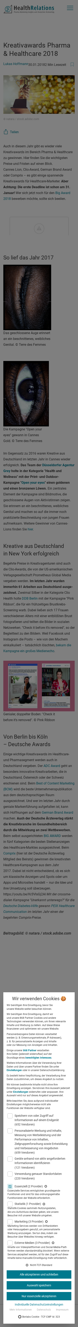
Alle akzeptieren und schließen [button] (39, 1274)
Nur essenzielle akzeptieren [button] (39, 1296)
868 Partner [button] (29, 1050)
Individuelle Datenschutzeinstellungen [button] (39, 1304)
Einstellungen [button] (14, 1070)
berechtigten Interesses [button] (38, 1057)
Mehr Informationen (21, 1309)
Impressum (62, 1309)
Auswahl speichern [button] (39, 1285)
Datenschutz (44, 1309)
